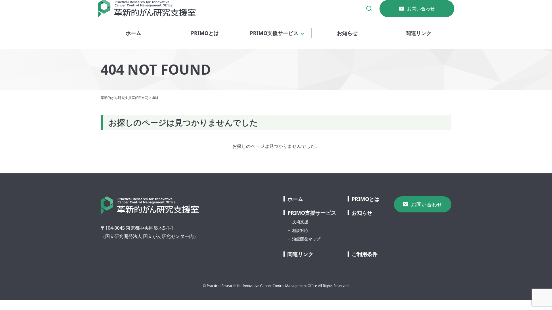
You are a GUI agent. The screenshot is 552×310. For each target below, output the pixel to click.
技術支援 (300, 221)
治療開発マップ (306, 239)
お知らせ (347, 33)
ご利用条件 (364, 254)
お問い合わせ (421, 8)
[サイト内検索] (369, 8)
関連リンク (419, 33)
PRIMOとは (205, 33)
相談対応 (300, 230)
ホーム (133, 33)
